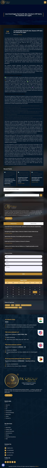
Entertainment (9, 433)
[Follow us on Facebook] (6, 462)
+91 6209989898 (10, 450)
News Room (8, 414)
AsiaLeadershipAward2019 (11, 307)
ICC (6, 408)
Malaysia (17, 305)
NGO (7, 438)
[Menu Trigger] (45, 2)
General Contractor (10, 431)
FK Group (7, 305)
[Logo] (5, 2)
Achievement (9, 410)
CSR (20, 307)
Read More (8, 218)
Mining (7, 435)
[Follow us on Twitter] (8, 462)
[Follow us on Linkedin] (15, 462)
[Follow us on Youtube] (12, 462)
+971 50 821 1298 (10, 452)
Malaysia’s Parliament (26, 305)
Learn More (8, 395)
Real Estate (8, 427)
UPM (13, 305)
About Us (8, 405)
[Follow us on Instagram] (10, 462)
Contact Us (8, 418)
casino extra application (25, 43)
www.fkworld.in (10, 455)
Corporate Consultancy (11, 436)
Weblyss (36, 466)
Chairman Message (10, 412)
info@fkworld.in (10, 448)
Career (7, 416)
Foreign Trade (9, 429)
